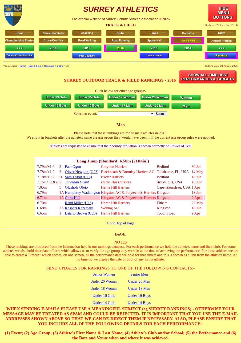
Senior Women (104, 274)
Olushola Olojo (76, 187)
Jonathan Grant (77, 182)
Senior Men (139, 274)
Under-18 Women (103, 288)
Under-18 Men (139, 288)
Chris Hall (72, 198)
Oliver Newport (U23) (81, 172)
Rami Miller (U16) (79, 203)
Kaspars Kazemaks (79, 208)
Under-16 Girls (103, 295)
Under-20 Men (139, 281)
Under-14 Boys (139, 303)
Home (22, 66)
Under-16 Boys (139, 295)
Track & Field (34, 66)
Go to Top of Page (120, 223)
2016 (60, 66)
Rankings (49, 66)
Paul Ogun (73, 167)
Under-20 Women (103, 281)
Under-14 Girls (103, 303)
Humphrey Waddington (82, 192)
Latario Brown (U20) (81, 213)
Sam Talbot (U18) (78, 177)
